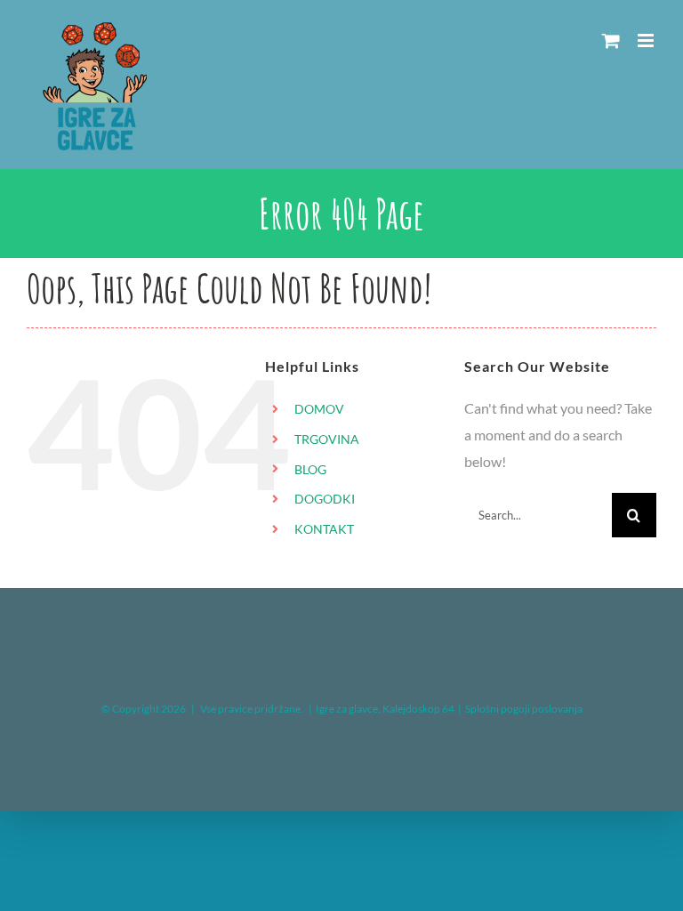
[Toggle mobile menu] (647, 40)
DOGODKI (324, 498)
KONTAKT (324, 528)
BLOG (310, 469)
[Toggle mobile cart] (611, 40)
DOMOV (319, 408)
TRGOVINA (326, 439)
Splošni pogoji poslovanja (524, 708)
